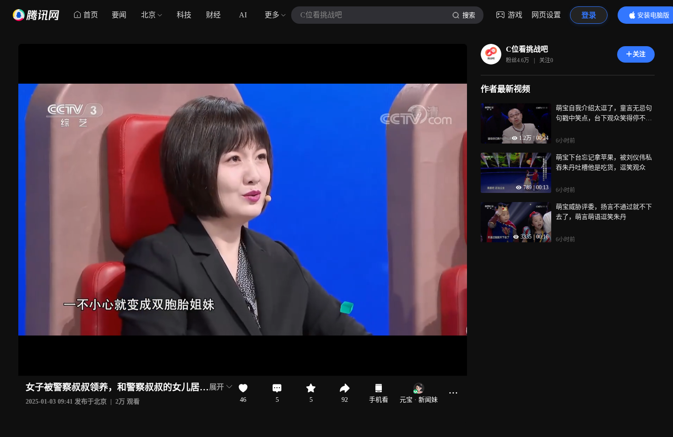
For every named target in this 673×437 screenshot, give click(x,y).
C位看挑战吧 (527, 49)
